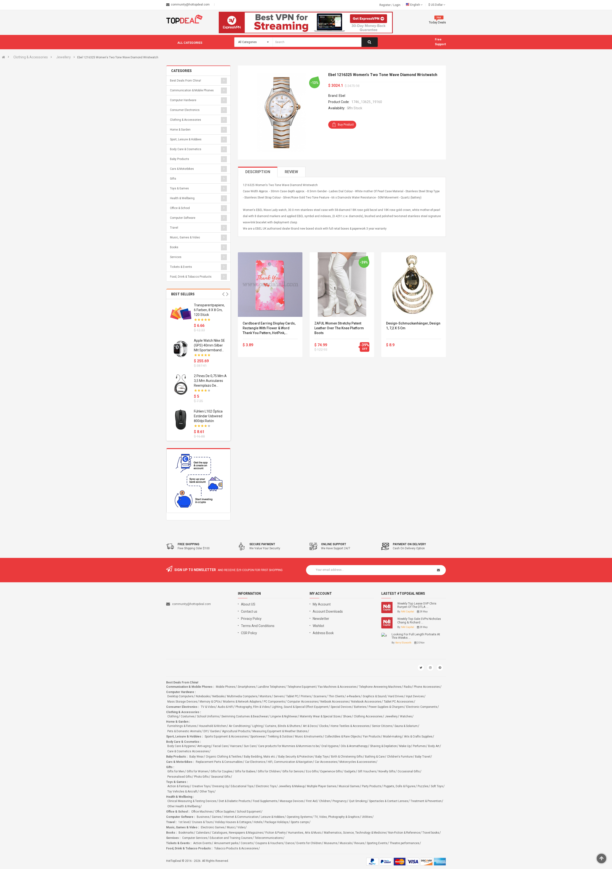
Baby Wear (196, 756)
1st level (184, 822)
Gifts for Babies (245, 771)
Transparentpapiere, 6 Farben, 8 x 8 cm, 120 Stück (209, 310)
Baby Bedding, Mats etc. (260, 756)
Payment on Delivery (409, 544)
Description (257, 172)
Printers (306, 696)
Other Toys (207, 791)
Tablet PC (292, 696)
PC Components (274, 701)
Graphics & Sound (374, 696)
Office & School (180, 208)
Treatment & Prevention (426, 801)
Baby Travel (422, 756)
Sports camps (300, 822)
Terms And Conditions (257, 626)
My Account (322, 604)
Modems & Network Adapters (242, 701)
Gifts (173, 178)
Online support (333, 544)
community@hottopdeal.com (191, 604)
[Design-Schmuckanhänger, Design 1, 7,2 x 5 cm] (413, 284)
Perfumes (419, 746)
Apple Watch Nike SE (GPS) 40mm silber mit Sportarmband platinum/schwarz (209, 345)
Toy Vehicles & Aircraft (182, 791)
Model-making (392, 736)
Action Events (202, 843)
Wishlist (318, 626)
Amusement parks (226, 843)
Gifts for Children (269, 771)
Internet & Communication (241, 817)
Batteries (360, 707)
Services (175, 257)
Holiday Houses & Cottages (233, 822)
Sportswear (257, 736)
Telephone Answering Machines (380, 686)
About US (248, 604)
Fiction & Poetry (275, 832)
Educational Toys (242, 786)
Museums (330, 843)
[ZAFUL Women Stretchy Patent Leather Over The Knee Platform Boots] (342, 284)
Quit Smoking (358, 801)
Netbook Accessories (334, 701)
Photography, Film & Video (252, 707)
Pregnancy (340, 801)
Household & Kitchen (212, 726)
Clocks (323, 726)
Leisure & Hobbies (272, 817)
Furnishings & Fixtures (182, 726)
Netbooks (218, 696)
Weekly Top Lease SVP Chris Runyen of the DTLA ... (416, 605)
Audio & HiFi (225, 707)
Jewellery (63, 57)
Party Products (371, 786)
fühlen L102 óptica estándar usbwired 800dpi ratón (208, 416)
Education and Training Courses (231, 838)
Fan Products (372, 736)
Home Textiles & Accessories (350, 726)
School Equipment (249, 811)
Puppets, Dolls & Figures (399, 786)
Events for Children (309, 843)
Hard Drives (396, 696)
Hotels (258, 822)
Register (385, 5)
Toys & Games (179, 188)
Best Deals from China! (185, 80)
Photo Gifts (201, 776)
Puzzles (423, 786)
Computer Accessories (302, 701)
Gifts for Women (197, 771)
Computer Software (182, 218)
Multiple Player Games (321, 786)
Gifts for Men (175, 771)
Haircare (235, 746)
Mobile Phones (225, 686)
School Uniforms (208, 716)
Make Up (404, 746)
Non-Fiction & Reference (404, 832)
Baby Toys (322, 756)
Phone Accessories (427, 686)
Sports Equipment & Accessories (226, 736)
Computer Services (194, 838)
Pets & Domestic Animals (184, 731)
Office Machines (202, 811)
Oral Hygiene (329, 746)
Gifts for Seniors (293, 771)
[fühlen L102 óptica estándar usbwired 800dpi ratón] (180, 419)
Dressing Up (220, 786)
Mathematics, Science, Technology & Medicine (355, 832)
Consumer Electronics (185, 110)
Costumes (188, 716)
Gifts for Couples (222, 771)
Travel (174, 227)
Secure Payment (262, 544)
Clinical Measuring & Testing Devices (191, 801)
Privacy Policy (251, 619)
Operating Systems (299, 817)
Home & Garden (180, 129)
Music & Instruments (308, 736)
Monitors (265, 696)
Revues (359, 843)
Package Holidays (276, 822)
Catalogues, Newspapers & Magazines (237, 832)
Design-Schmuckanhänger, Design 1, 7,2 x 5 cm (413, 325)
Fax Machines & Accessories (337, 686)
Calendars (203, 832)
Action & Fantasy (178, 786)
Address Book (323, 633)
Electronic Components (421, 707)
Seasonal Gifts (220, 776)
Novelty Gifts (386, 771)
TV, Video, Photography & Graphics (337, 817)
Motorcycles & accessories (357, 762)
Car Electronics (255, 762)
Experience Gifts (331, 771)
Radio (407, 686)
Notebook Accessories (366, 701)
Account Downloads (328, 611)
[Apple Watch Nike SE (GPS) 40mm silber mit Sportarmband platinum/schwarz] (180, 349)
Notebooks (203, 696)
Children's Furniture (400, 756)
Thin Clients (336, 696)
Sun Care (250, 746)
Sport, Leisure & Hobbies (186, 139)
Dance (289, 843)
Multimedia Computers (242, 696)
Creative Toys (201, 786)
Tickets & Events (181, 267)
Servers (279, 696)
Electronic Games (212, 827)
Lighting (257, 726)
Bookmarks (186, 832)
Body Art (433, 746)
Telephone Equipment (301, 686)
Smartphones (246, 686)
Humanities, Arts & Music (305, 832)
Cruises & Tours (202, 822)
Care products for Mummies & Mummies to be (288, 746)
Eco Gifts (312, 771)
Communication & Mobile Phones (192, 90)
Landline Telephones (271, 686)
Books (174, 247)
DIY (205, 731)
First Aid (311, 801)
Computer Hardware (183, 100)
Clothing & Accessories (30, 57)
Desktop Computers (180, 696)
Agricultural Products (236, 731)
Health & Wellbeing (182, 198)
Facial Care (220, 746)
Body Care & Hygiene (181, 746)
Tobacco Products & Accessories (236, 848)
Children (324, 801)
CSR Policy (249, 633)
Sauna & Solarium (406, 726)
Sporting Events (377, 843)
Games (216, 817)
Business (203, 817)
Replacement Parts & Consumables (219, 762)
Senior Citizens (382, 726)
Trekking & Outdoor (280, 736)
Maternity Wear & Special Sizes (320, 716)
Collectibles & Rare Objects (343, 736)
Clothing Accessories (368, 716)
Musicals (346, 843)
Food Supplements (265, 801)
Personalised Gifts (179, 776)
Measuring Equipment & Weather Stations (279, 731)
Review (291, 172)
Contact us (249, 611)
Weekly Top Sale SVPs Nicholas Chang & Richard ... (419, 620)
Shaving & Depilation (383, 746)
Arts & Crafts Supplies (418, 736)
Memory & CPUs (210, 701)
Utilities (367, 817)
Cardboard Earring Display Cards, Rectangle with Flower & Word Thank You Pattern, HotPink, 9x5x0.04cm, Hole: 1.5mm (269, 328)
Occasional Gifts (409, 771)
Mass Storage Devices (182, 701)
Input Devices (415, 696)
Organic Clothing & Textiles (223, 756)
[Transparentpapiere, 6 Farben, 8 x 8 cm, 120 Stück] (180, 313)
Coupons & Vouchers (269, 843)
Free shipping (188, 544)
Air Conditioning (239, 726)
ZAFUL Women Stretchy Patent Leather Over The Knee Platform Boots (339, 328)
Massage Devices (292, 801)
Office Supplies (225, 811)
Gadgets (349, 771)
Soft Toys (437, 786)
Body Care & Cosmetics (185, 149)
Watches (406, 716)
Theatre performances (404, 843)
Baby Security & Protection (295, 756)
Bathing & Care (375, 756)
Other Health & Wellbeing (183, 806)
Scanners (319, 696)
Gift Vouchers (367, 771)
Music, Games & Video (185, 237)
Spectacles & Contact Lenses (388, 801)
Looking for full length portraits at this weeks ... (416, 636)
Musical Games (349, 786)
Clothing (172, 716)
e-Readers (353, 696)
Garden (215, 731)
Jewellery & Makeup (292, 786)
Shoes (347, 716)
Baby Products (179, 159)
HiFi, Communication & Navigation (290, 762)
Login (396, 5)
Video (241, 827)
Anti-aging (204, 746)
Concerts (247, 843)
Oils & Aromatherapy (354, 746)
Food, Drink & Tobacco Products (191, 276)
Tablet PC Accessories (399, 701)
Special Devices (341, 707)
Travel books (430, 832)
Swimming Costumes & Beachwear (244, 716)
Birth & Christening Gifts (347, 756)
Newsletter (321, 619)
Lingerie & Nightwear (283, 716)
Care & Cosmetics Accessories (188, 751)
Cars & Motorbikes (182, 168)
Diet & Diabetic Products (235, 801)
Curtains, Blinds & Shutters (283, 726)
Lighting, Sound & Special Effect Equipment (300, 707)
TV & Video (208, 707)
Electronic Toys (266, 786)
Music (231, 827)
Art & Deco (310, 726)
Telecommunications (269, 838)
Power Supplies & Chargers (386, 707)
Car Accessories (326, 762)
